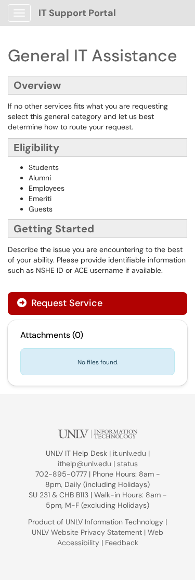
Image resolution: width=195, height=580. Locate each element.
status (127, 463)
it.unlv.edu (129, 453)
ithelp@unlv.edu (84, 463)
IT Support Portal (77, 13)
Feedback (121, 542)
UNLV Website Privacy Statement (87, 532)
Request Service (65, 303)
